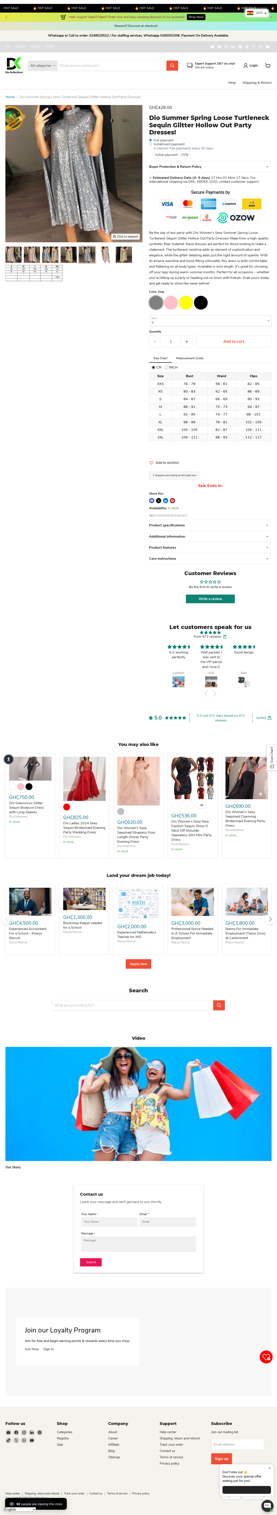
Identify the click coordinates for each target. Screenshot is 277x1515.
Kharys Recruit (18, 942)
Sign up (222, 1458)
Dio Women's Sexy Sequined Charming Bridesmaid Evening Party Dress (245, 819)
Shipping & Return (257, 82)
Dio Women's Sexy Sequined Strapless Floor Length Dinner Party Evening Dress (136, 835)
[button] (207, 694)
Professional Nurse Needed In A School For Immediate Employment (192, 933)
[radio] (156, 367)
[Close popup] (269, 1468)
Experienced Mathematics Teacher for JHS (136, 934)
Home (10, 97)
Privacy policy (169, 1463)
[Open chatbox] (267, 1506)
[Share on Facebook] (151, 500)
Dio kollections (72, 837)
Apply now (138, 964)
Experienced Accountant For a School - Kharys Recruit (27, 933)
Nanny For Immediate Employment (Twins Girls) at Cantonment (245, 933)
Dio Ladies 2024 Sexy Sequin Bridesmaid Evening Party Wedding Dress (84, 828)
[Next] (270, 17)
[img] (210, 633)
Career (113, 1438)
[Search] (172, 66)
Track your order (171, 1444)
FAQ (8, 46)
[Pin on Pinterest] (172, 500)
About (112, 1432)
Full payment (163, 140)
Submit (91, 1262)
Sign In (48, 1349)
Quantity (155, 331)
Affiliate (49, 46)
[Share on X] (158, 500)
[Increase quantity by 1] (186, 342)
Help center (168, 1432)
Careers (35, 46)
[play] (138, 1104)
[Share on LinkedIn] (165, 500)
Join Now (32, 1349)
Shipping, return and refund (180, 1438)
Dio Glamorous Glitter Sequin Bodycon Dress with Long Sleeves (26, 808)
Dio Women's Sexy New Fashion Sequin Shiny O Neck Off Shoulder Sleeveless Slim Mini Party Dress (191, 830)
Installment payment (169, 144)
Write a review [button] (210, 599)
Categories (64, 1432)
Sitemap (114, 1457)
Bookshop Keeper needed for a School (82, 925)
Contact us (167, 1451)
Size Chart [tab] (160, 358)
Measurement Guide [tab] (189, 358)
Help (232, 82)
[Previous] (6, 17)
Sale (60, 1444)
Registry (63, 1438)
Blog (111, 1451)
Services (20, 46)
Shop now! (186, 17)
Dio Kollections (18, 817)
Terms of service (171, 1457)
